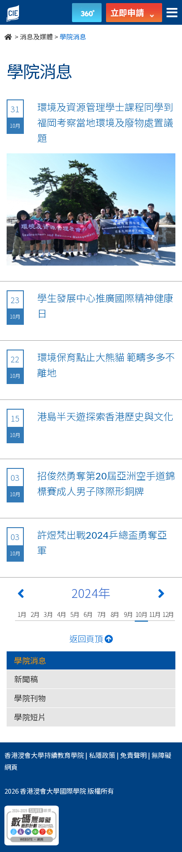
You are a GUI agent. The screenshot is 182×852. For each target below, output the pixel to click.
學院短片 (30, 717)
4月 (61, 614)
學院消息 (30, 660)
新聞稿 (26, 679)
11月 (155, 614)
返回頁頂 (87, 638)
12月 (168, 614)
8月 (115, 614)
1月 (22, 614)
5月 (75, 614)
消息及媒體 (36, 36)
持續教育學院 (64, 755)
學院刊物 (30, 698)
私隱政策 (102, 755)
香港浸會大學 (24, 755)
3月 (48, 614)
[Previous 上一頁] (20, 595)
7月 (101, 614)
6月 (88, 614)
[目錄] (172, 13)
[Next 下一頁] (161, 595)
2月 (35, 614)
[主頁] (8, 36)
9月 (128, 614)
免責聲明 (133, 755)
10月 (141, 614)
